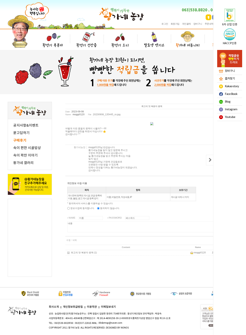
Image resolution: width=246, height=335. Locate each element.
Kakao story (232, 86)
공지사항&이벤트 (26, 126)
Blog (227, 101)
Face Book (231, 94)
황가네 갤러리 (23, 163)
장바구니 (197, 23)
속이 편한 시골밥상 (27, 148)
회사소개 (54, 306)
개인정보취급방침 (73, 306)
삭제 (74, 240)
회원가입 (175, 23)
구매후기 (19, 140)
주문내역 (209, 23)
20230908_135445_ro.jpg (107, 114)
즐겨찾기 (230, 78)
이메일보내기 (108, 306)
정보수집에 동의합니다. (82, 208)
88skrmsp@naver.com (110, 323)
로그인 (164, 23)
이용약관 (92, 306)
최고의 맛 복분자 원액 (82, 252)
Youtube (230, 117)
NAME (72, 217)
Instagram (231, 109)
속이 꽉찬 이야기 (25, 155)
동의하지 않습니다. (110, 208)
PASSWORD (115, 217)
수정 (68, 240)
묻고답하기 (21, 133)
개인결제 (186, 23)
